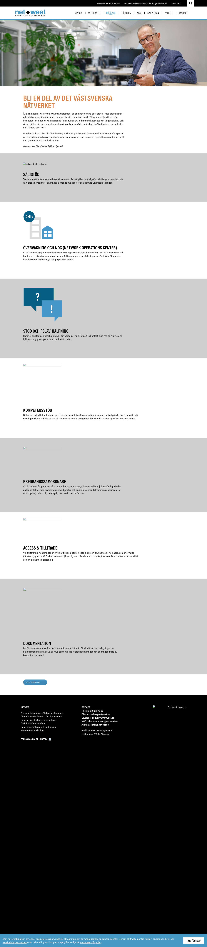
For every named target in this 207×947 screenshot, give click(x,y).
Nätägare (111, 13)
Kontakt (183, 13)
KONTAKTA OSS (33, 682)
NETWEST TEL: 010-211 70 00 (108, 3)
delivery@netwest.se (103, 717)
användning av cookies (15, 942)
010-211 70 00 (96, 710)
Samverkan (153, 13)
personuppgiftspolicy (90, 942)
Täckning (126, 13)
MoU (139, 13)
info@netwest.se (100, 724)
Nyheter (169, 13)
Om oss (78, 13)
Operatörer (94, 13)
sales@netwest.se (100, 714)
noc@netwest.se (109, 721)
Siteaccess (176, 3)
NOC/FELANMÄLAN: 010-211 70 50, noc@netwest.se (145, 3)
